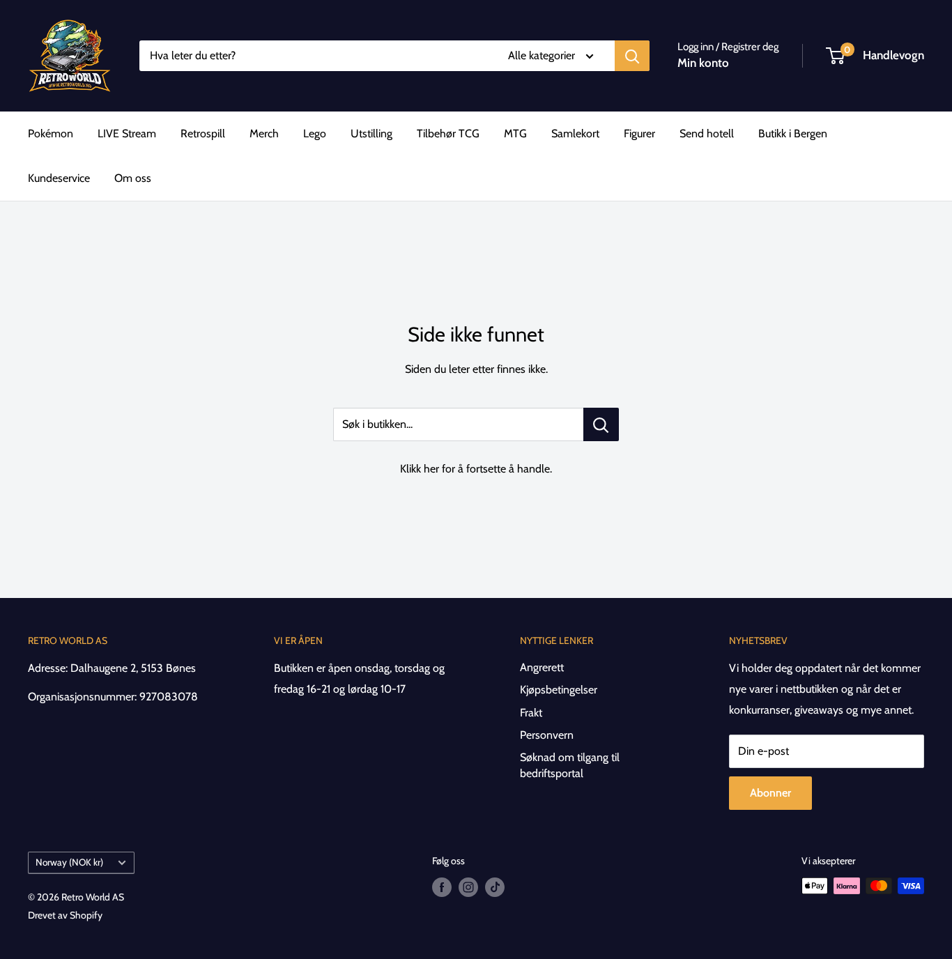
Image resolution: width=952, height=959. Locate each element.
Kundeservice (59, 178)
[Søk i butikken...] (601, 424)
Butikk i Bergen (792, 133)
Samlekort (575, 133)
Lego (314, 133)
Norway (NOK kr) (69, 862)
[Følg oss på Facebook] (442, 887)
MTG (515, 133)
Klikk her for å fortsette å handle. (476, 468)
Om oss (132, 178)
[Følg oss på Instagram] (468, 887)
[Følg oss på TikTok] (495, 887)
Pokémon (50, 133)
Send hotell (707, 133)
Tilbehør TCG (448, 133)
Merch (264, 133)
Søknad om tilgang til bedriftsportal (570, 765)
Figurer (639, 133)
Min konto (703, 63)
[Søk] (632, 55)
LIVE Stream (127, 133)
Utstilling (371, 133)
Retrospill (203, 133)
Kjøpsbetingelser (558, 689)
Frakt (531, 712)
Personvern (547, 735)
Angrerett (542, 667)
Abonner (770, 792)
